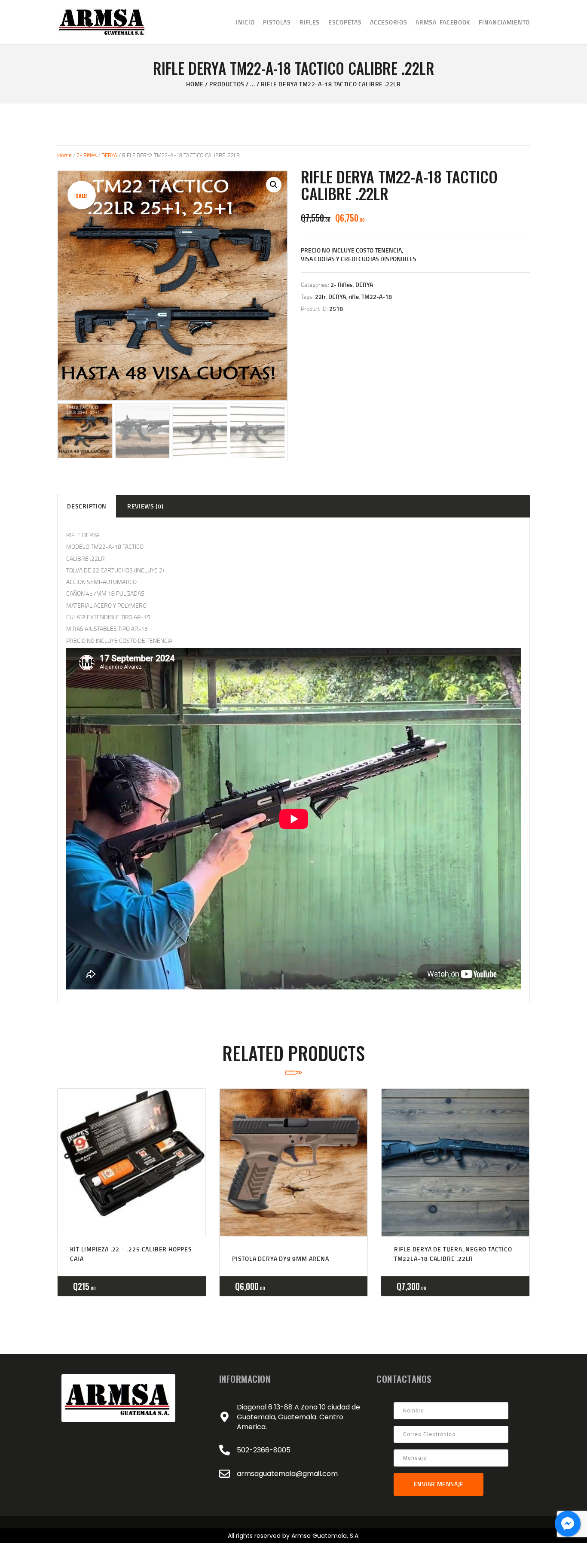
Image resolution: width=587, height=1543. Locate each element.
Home (194, 84)
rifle (354, 296)
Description (87, 506)
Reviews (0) (145, 506)
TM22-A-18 (376, 296)
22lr (320, 296)
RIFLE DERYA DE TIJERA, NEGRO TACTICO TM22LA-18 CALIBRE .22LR (453, 1254)
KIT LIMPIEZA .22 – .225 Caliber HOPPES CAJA (131, 1254)
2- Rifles (86, 155)
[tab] (87, 506)
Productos (226, 84)
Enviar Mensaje (439, 1484)
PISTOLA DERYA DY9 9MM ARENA (280, 1258)
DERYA (109, 155)
